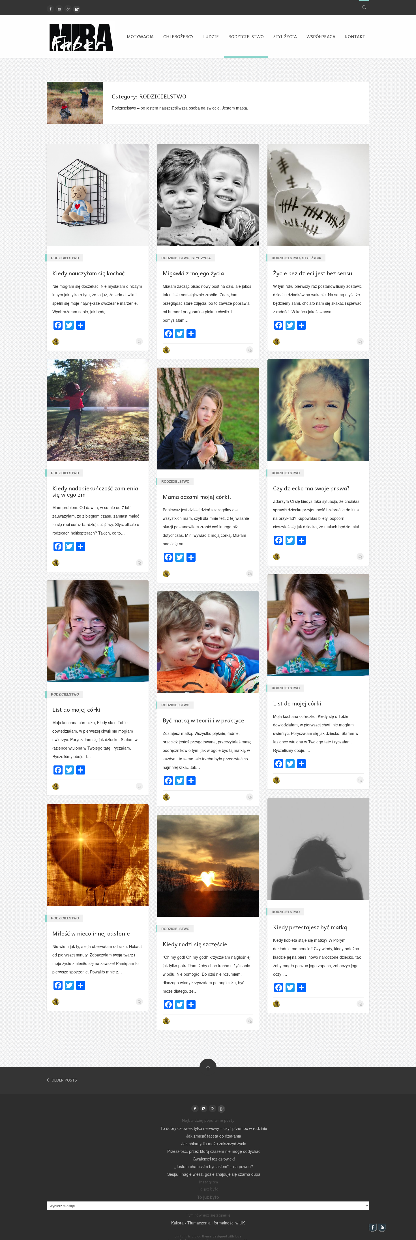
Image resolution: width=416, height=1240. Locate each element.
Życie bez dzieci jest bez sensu (312, 273)
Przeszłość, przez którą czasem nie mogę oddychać (213, 1151)
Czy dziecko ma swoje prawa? (311, 488)
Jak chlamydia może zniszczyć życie (213, 1143)
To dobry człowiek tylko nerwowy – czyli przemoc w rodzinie (213, 1128)
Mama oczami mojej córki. (197, 496)
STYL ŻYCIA (285, 36)
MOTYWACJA (140, 36)
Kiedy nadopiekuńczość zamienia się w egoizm (95, 491)
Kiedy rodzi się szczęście (195, 944)
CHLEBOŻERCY (178, 36)
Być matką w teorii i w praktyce (203, 720)
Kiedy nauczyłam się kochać (88, 273)
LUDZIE (211, 36)
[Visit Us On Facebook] (372, 1228)
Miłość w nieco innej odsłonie (91, 933)
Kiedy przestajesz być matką (310, 927)
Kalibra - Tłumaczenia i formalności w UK (208, 1223)
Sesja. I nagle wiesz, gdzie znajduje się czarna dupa (213, 1174)
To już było (208, 1197)
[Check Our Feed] (382, 1228)
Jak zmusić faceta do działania (213, 1136)
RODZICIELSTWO (246, 36)
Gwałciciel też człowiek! (214, 1159)
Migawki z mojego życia (193, 273)
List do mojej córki (297, 703)
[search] (364, 6)
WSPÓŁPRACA (320, 36)
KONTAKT (355, 36)
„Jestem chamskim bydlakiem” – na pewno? (213, 1166)
